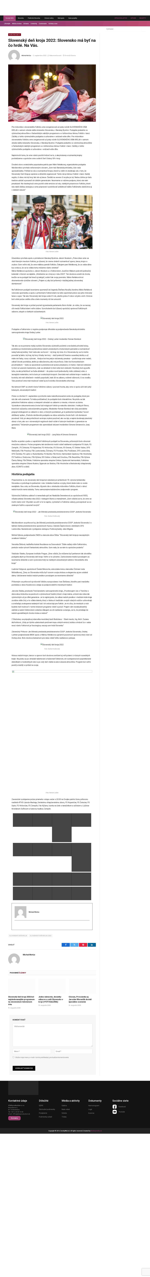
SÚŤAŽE (133, 18)
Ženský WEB (10, 18)
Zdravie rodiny (49, 18)
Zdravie (26, 23)
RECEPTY (142, 18)
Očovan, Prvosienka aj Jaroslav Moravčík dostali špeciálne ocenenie (80, 999)
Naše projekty (72, 18)
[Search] (143, 29)
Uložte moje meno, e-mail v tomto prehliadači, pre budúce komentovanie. (42, 1057)
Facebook (122, 1148)
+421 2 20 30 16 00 (17, 1154)
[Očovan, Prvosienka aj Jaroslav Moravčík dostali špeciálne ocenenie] (82, 986)
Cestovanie (43, 23)
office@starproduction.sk (21, 1156)
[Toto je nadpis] (114, 1148)
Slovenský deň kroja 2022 (40, 936)
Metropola (61, 18)
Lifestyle (7, 23)
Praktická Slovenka (34, 18)
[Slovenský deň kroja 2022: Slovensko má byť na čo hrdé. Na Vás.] (52, 93)
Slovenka (21, 18)
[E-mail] (16, 925)
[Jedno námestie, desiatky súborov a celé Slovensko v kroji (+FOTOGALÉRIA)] (52, 986)
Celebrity (34, 23)
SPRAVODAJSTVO (120, 18)
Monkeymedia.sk (96, 1173)
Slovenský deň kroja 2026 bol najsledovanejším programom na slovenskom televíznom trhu (21, 1001)
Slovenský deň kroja (18, 936)
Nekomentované (55, 56)
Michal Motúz (26, 56)
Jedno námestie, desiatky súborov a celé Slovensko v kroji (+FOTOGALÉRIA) (50, 999)
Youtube (122, 1154)
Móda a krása (16, 23)
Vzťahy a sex (53, 23)
